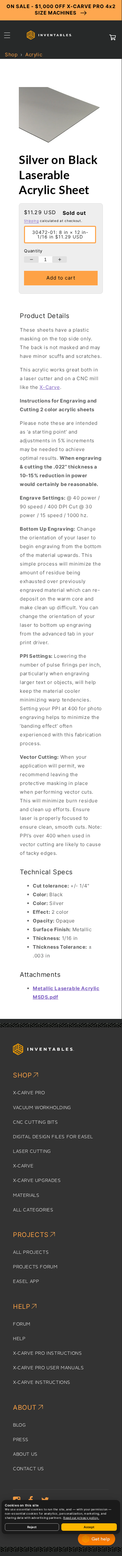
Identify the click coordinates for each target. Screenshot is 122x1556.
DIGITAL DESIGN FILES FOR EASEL (53, 1137)
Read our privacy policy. (81, 1517)
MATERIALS (26, 1195)
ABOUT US (25, 1454)
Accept (89, 1527)
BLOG (19, 1425)
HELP (19, 1339)
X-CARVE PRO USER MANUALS (48, 1368)
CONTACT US (28, 1469)
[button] (7, 35)
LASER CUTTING (32, 1151)
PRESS (21, 1440)
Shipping (31, 221)
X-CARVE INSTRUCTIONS (41, 1382)
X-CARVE (23, 1166)
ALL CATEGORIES (33, 1210)
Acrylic (33, 54)
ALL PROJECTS (31, 1252)
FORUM (21, 1324)
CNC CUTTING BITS (35, 1122)
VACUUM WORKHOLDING (42, 1108)
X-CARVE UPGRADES (37, 1180)
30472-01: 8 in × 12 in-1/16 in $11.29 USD (60, 234)
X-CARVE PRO (29, 1093)
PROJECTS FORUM (35, 1267)
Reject (32, 1527)
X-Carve (50, 387)
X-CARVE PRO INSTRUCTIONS (47, 1353)
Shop (11, 54)
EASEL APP (26, 1281)
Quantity (33, 250)
